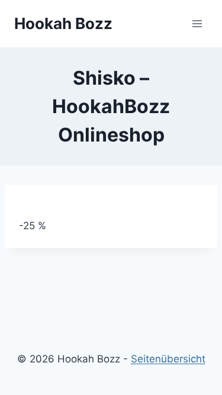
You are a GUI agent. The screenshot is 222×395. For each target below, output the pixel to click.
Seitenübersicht (168, 359)
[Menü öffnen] (197, 23)
